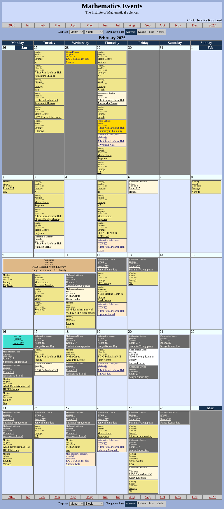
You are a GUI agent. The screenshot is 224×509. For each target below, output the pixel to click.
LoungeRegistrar (7, 284)
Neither (160, 31)
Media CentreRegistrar (105, 157)
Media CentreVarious (105, 60)
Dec (195, 25)
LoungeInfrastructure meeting (140, 435)
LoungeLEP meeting (104, 282)
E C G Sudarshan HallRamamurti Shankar (46, 102)
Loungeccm (38, 88)
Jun (105, 25)
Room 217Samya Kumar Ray (107, 268)
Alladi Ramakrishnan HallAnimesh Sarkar (48, 245)
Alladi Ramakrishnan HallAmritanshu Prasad (111, 102)
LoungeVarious (196, 190)
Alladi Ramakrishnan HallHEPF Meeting (16, 388)
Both (151, 31)
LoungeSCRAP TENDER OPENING (107, 233)
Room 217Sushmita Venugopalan (141, 268)
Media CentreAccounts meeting (75, 358)
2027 (212, 25)
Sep (147, 25)
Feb (42, 25)
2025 (11, 25)
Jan (28, 25)
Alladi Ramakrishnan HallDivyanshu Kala (111, 143)
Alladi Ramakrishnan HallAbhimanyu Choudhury (111, 129)
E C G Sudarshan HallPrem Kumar (109, 358)
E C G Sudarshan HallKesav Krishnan (140, 476)
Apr (73, 25)
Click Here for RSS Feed (204, 20)
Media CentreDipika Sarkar (73, 297)
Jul (118, 25)
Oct (162, 25)
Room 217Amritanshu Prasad (76, 372)
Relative (142, 31)
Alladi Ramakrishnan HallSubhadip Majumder (111, 448)
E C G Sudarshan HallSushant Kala (77, 462)
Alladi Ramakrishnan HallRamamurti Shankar (48, 74)
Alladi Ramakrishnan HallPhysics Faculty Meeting (48, 217)
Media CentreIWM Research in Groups (48, 115)
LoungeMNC (38, 297)
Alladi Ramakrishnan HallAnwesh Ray (111, 372)
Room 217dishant (134, 190)
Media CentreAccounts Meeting (44, 284)
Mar (57, 25)
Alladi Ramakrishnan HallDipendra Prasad (111, 312)
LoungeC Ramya (39, 129)
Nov (178, 25)
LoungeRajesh (101, 88)
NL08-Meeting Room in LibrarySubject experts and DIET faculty (49, 268)
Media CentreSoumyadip (105, 435)
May (89, 25)
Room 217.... (18, 345)
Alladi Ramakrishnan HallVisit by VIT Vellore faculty (80, 311)
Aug (132, 25)
